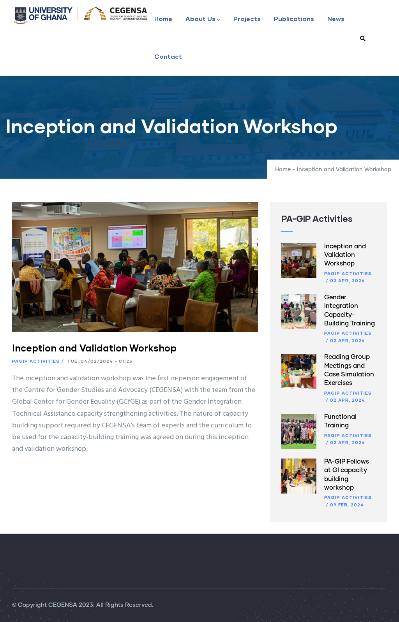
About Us (200, 18)
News (335, 18)
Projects (247, 18)
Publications (294, 18)
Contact (168, 56)
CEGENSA (62, 605)
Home (163, 18)
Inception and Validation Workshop (345, 255)
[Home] (80, 15)
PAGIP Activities (36, 361)
